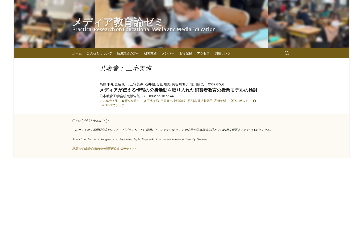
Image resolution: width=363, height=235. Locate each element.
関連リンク (222, 53)
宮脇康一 (166, 100)
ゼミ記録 (185, 53)
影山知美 (180, 100)
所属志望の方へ (128, 53)
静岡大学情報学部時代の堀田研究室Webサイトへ (104, 149)
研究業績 (150, 53)
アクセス (203, 53)
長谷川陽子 (205, 100)
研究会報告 (132, 100)
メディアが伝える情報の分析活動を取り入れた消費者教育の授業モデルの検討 (179, 90)
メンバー (168, 53)
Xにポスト (241, 100)
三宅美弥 (153, 100)
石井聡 (191, 100)
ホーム (77, 53)
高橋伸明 (220, 100)
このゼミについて (99, 53)
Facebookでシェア (112, 105)
